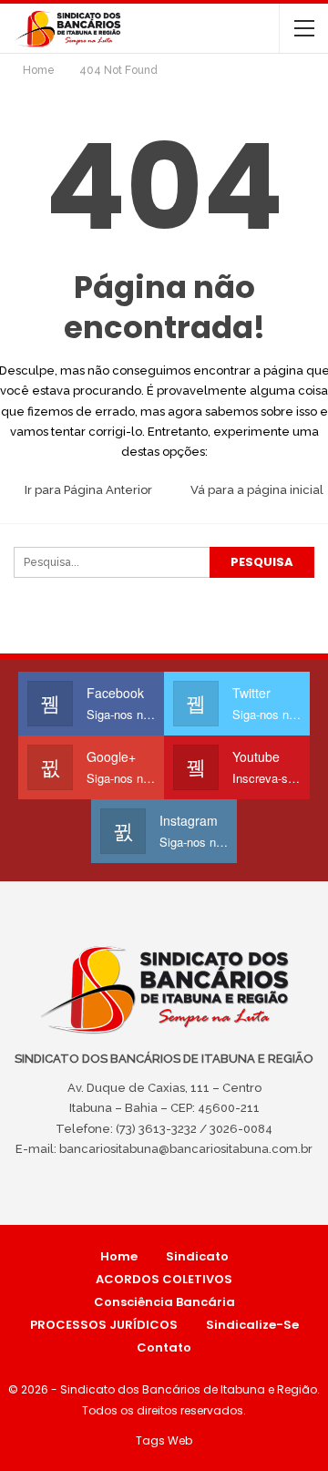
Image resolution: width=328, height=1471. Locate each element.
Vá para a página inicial (255, 490)
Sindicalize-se (252, 1324)
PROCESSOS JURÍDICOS (104, 1324)
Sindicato (197, 1256)
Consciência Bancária (164, 1302)
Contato (164, 1347)
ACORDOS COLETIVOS (164, 1279)
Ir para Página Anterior (87, 490)
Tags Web (164, 1440)
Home (119, 1256)
